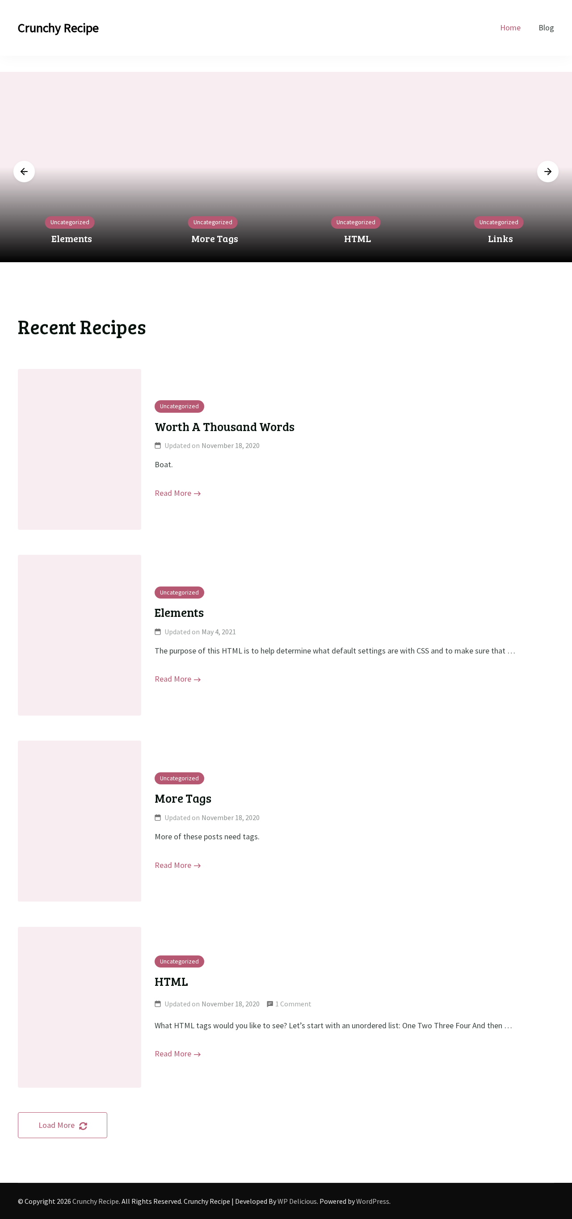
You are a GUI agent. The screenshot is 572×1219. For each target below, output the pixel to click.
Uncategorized (69, 222)
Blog (546, 27)
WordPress (372, 1201)
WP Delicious (297, 1201)
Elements (71, 238)
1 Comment (293, 1005)
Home (510, 27)
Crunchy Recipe (58, 28)
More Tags (214, 238)
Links (500, 238)
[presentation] (24, 171)
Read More (173, 493)
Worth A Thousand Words (224, 426)
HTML (357, 238)
